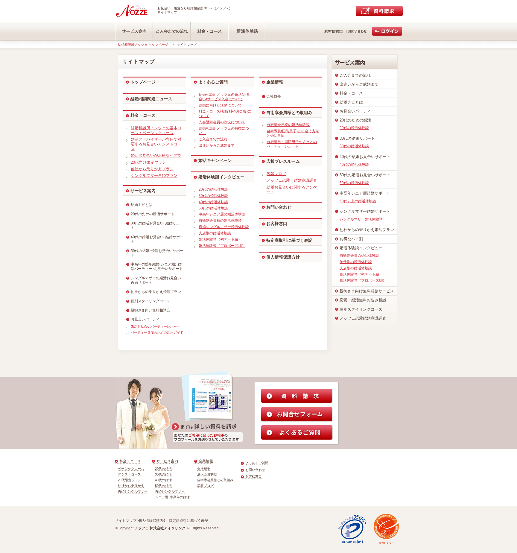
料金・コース (143, 115)
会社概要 (203, 468)
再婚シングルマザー (133, 491)
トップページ (143, 82)
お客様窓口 (276, 223)
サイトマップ (125, 521)
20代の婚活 (163, 468)
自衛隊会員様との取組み (215, 480)
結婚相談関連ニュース (151, 98)
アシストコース (129, 474)
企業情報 (274, 82)
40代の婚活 (163, 480)
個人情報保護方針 (283, 257)
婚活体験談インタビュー (221, 176)
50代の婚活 (163, 485)
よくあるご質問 (213, 82)
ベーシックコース (131, 468)
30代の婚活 (163, 474)
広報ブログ (205, 485)
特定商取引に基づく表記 (289, 240)
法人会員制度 (207, 474)
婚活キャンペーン (215, 160)
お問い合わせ (278, 207)
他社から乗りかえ (131, 485)
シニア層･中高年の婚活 (172, 497)
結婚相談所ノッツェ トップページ (143, 44)
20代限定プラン (129, 480)
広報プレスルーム (283, 161)
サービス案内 (143, 190)
